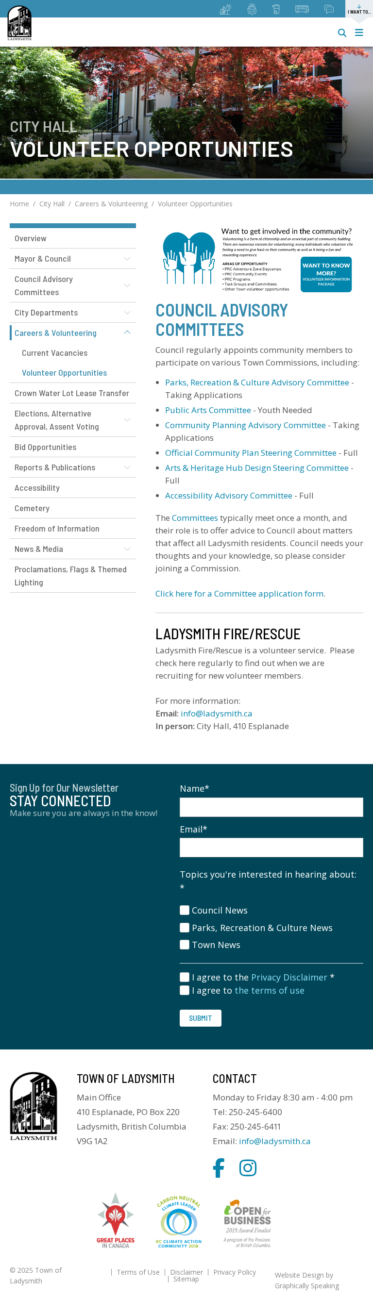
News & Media (39, 548)
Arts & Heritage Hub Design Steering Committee (258, 467)
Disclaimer (186, 1272)
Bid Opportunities (45, 446)
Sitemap (186, 1278)
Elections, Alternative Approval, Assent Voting (57, 420)
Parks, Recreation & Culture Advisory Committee (257, 382)
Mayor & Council (43, 258)
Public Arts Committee (208, 410)
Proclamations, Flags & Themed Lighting (71, 575)
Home (19, 203)
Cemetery (32, 507)
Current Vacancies (54, 352)
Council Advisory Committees (44, 285)
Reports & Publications (55, 467)
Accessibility (37, 487)
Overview (31, 238)
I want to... (359, 12)
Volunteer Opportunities (195, 203)
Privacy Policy (234, 1272)
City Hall (52, 203)
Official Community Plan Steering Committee (251, 452)
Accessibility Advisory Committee (228, 495)
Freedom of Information (57, 528)
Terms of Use (138, 1272)
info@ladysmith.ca (217, 713)
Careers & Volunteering (111, 203)
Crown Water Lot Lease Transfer (72, 392)
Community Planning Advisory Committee (245, 425)
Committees (195, 517)
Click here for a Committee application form (239, 593)
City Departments (46, 312)
